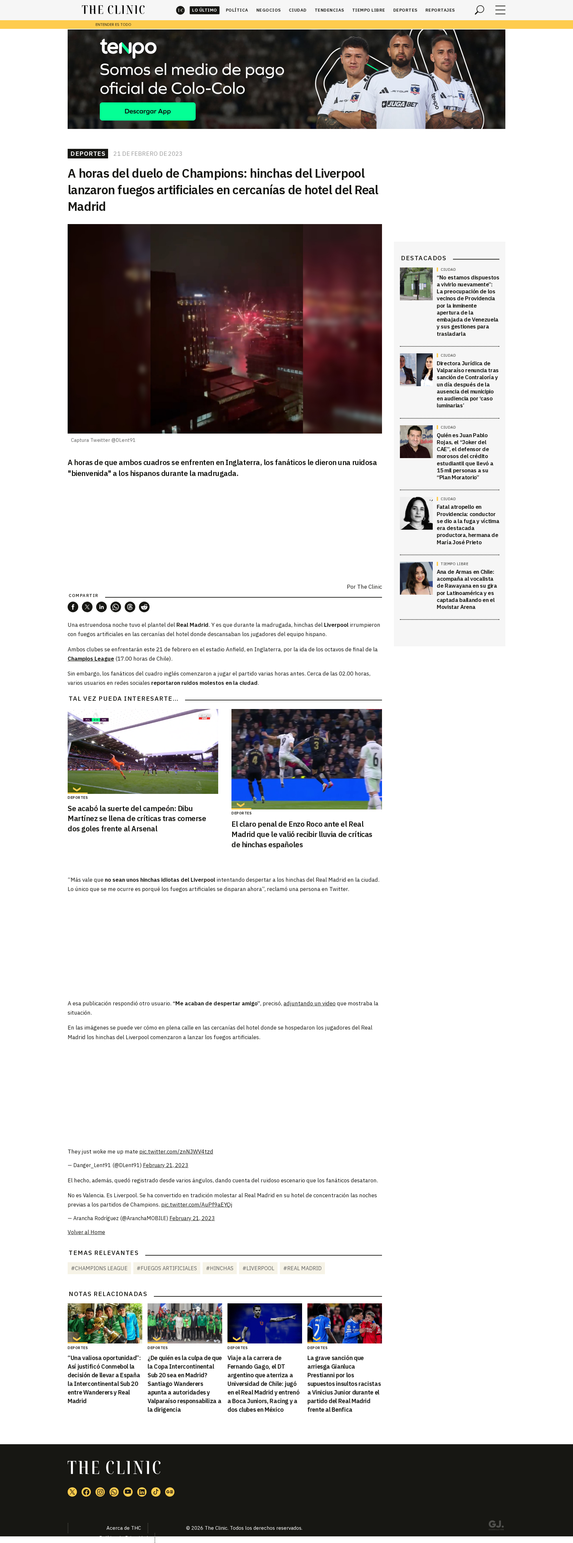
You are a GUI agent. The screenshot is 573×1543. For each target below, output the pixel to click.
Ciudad (298, 10)
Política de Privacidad (123, 1538)
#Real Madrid (302, 1268)
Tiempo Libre (368, 10)
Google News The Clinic (169, 1492)
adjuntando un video (310, 1003)
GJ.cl (496, 1526)
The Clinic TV (128, 1492)
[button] (73, 607)
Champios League (91, 658)
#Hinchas (219, 1268)
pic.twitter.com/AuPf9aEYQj (196, 1204)
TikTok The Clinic (155, 1492)
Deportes (405, 10)
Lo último (204, 10)
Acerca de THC (123, 1528)
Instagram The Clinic (100, 1492)
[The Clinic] (113, 10)
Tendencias (329, 10)
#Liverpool (258, 1268)
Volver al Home (86, 1232)
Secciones (500, 10)
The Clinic (180, 10)
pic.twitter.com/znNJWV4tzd (176, 1151)
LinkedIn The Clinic (142, 1492)
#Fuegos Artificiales (167, 1268)
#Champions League (99, 1268)
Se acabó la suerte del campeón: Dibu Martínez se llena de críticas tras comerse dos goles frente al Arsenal (137, 818)
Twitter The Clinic (72, 1492)
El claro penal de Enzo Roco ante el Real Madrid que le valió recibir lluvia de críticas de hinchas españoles (301, 834)
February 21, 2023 (165, 1165)
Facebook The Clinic (86, 1492)
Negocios (268, 10)
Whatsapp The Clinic (114, 1492)
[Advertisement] (225, 945)
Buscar (479, 10)
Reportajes (440, 10)
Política (237, 10)
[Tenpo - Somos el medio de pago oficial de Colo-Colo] (286, 79)
